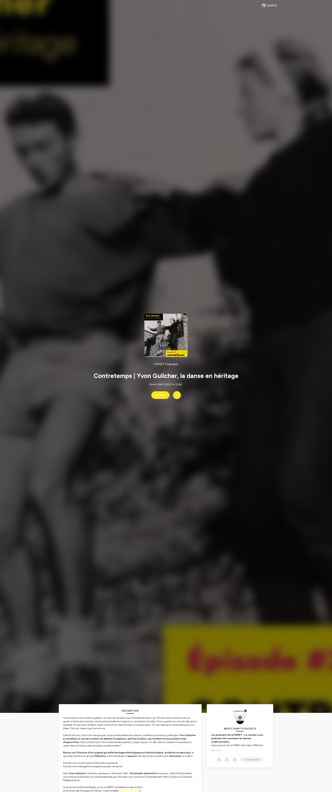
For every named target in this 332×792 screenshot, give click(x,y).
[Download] (177, 395)
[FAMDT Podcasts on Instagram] (234, 759)
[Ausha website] (269, 5)
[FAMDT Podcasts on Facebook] (219, 759)
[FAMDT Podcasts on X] (226, 759)
